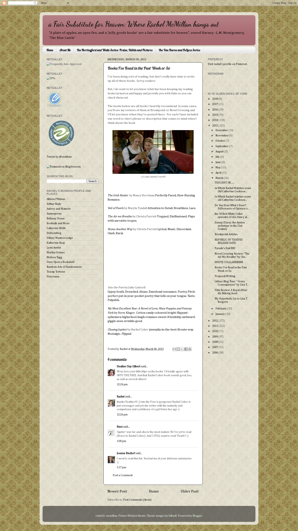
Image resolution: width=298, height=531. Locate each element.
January (220, 314)
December (221, 130)
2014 (215, 120)
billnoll (173, 515)
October (220, 140)
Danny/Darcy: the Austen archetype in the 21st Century (230, 225)
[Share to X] (182, 349)
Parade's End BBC (225, 248)
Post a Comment (123, 475)
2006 (215, 352)
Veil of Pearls (116, 208)
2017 (215, 104)
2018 (215, 99)
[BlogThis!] (178, 349)
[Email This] (174, 349)
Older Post (190, 491)
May (218, 167)
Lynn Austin (54, 247)
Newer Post (117, 491)
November (222, 135)
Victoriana (53, 276)
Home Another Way (120, 229)
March (219, 178)
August (219, 151)
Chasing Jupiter (117, 329)
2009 (215, 336)
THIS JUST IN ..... (224, 182)
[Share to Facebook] (186, 349)
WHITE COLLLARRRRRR (229, 262)
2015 (215, 115)
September (222, 146)
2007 (215, 347)
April (218, 172)
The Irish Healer (118, 195)
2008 (215, 342)
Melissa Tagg (54, 257)
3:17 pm (121, 467)
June (218, 162)
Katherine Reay (56, 242)
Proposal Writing (225, 276)
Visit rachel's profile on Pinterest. (228, 64)
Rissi (119, 426)
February (221, 308)
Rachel (120, 396)
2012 (215, 320)
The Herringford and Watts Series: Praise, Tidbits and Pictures (114, 50)
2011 (215, 326)
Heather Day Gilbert (128, 366)
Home (49, 50)
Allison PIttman (56, 199)
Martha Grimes (56, 252)
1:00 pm (121, 441)
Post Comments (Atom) (137, 499)
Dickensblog (54, 233)
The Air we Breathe (120, 216)
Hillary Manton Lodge (60, 238)
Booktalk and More (58, 223)
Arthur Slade (54, 204)
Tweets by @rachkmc (59, 156)
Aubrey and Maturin (59, 208)
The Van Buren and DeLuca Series (179, 50)
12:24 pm (122, 384)
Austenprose (54, 213)
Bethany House (56, 218)
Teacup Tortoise (56, 271)
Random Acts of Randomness (64, 267)
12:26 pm (122, 414)
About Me (65, 50)
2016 (215, 109)
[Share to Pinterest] (190, 349)
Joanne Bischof (126, 453)
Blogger (197, 515)
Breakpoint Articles (226, 234)
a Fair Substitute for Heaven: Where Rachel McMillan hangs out (134, 24)
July (217, 156)
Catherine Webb (56, 228)
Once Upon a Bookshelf (60, 262)
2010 (215, 331)
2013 (215, 125)
